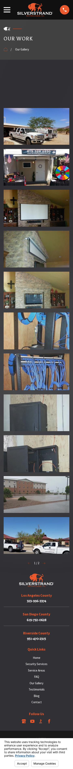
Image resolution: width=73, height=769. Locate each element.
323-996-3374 (36, 601)
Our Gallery (36, 683)
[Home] (35, 10)
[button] (36, 85)
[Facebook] (49, 721)
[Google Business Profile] (24, 721)
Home (36, 658)
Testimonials (37, 689)
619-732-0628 (36, 620)
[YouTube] (32, 721)
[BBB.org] (41, 721)
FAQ (36, 677)
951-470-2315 (36, 639)
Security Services (36, 664)
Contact (36, 702)
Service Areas (36, 670)
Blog (37, 696)
